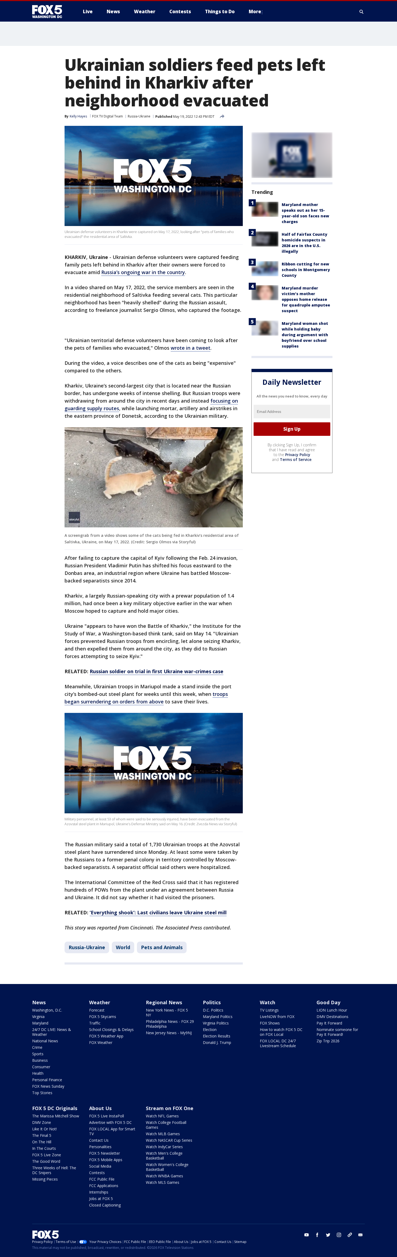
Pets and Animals (162, 947)
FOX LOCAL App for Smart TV (112, 1131)
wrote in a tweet (190, 348)
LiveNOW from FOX (277, 1016)
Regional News (164, 1002)
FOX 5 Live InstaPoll (106, 1115)
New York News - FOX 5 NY (167, 1012)
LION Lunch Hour (332, 1010)
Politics (212, 1002)
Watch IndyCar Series (164, 1146)
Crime (37, 1047)
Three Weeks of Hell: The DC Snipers (54, 1170)
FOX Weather (100, 1042)
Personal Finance (47, 1079)
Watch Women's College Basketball (167, 1167)
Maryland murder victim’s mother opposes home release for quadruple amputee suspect (306, 299)
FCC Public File (102, 1179)
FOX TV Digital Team (107, 116)
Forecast (97, 1010)
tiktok (349, 1235)
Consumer (41, 1066)
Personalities (100, 1146)
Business (40, 1060)
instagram (339, 1235)
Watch (267, 1002)
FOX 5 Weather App (106, 1036)
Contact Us (99, 1140)
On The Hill (41, 1141)
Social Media (100, 1166)
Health (37, 1073)
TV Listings (269, 1010)
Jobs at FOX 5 (101, 1198)
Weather (99, 1002)
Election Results (216, 1036)
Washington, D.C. (47, 1010)
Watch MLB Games (163, 1133)
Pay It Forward (329, 1023)
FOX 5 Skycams (102, 1016)
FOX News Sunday (48, 1086)
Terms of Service (295, 459)
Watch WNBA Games (164, 1175)
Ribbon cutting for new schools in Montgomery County (306, 269)
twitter (328, 1235)
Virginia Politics (216, 1023)
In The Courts (44, 1148)
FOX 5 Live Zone (46, 1154)
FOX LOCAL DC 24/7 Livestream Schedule (278, 1043)
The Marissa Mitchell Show (55, 1115)
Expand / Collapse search (361, 12)
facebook (317, 1235)
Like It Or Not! (44, 1128)
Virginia (38, 1016)
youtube (306, 1235)
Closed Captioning (105, 1205)
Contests (97, 1172)
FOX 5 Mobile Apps (105, 1159)
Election (210, 1029)
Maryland (40, 1023)
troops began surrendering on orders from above (146, 698)
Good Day (328, 1002)
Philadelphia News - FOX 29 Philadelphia (170, 1024)
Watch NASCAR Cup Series (169, 1140)
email (360, 1235)
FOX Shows (270, 1023)
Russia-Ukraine (139, 116)
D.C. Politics (213, 1010)
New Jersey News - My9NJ (169, 1032)
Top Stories (42, 1092)
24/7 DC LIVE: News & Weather (51, 1032)
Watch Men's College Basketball (164, 1156)
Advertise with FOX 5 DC (110, 1122)
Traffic (94, 1023)
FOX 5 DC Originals (54, 1108)
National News (45, 1040)
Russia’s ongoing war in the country (143, 272)
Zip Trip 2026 (328, 1040)
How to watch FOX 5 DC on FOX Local (281, 1032)
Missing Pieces (45, 1179)
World (123, 947)
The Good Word (46, 1161)
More (255, 11)
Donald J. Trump (217, 1042)
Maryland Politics (218, 1016)
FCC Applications (103, 1185)
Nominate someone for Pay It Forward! (337, 1032)
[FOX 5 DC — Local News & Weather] (50, 11)
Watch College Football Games (166, 1125)
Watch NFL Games (162, 1115)
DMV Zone (41, 1122)
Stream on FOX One (169, 1108)
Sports (37, 1053)
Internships (98, 1192)
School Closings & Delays (111, 1029)
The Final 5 (41, 1135)
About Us (100, 1108)
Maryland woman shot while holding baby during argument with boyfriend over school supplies (305, 335)
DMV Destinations (332, 1016)
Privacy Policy (297, 454)
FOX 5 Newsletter (104, 1153)
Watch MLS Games (162, 1182)
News (39, 1002)
